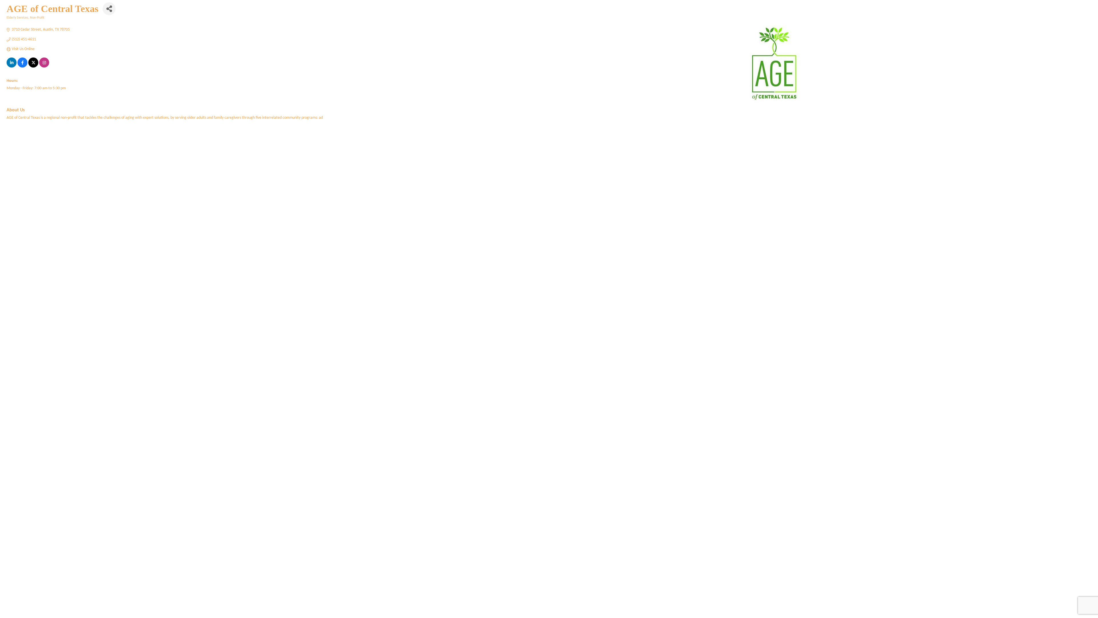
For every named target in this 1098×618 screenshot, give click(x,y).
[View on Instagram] (44, 66)
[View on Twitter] (33, 66)
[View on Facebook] (22, 66)
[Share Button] (109, 8)
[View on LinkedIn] (12, 66)
